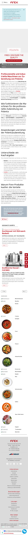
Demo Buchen (14, 474)
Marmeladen (18, 371)
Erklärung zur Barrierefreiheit (14, 487)
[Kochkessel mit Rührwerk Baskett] (11, 229)
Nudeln (16, 374)
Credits (12, 526)
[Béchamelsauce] (5, 298)
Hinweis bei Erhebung (7, 533)
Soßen (16, 401)
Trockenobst (18, 429)
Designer (14, 483)
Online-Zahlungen (14, 520)
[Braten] (7, 309)
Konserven (17, 369)
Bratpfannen (14, 503)
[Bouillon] (3, 301)
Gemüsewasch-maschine (14, 507)
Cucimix (6, 172)
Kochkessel (14, 505)
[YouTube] (20, 463)
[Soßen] (7, 407)
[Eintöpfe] (7, 324)
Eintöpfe (17, 318)
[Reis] (7, 381)
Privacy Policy (23, 525)
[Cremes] (3, 316)
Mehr (4, 245)
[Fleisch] (7, 349)
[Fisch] (7, 336)
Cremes (17, 316)
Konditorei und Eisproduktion (14, 497)
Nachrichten (14, 478)
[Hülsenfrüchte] (7, 361)
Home (11, 64)
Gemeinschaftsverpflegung (14, 493)
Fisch (16, 331)
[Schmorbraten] (7, 394)
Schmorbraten (18, 389)
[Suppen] (3, 427)
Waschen (17, 431)
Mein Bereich (14, 516)
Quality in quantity (14, 476)
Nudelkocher (14, 508)
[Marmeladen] (4, 371)
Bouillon (17, 301)
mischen (18, 91)
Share (5, 219)
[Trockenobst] (4, 429)
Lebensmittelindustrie (14, 495)
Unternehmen (14, 471)
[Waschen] (3, 432)
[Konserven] (4, 369)
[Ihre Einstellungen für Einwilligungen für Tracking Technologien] (2, 532)
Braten (16, 303)
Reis (16, 376)
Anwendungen (19, 64)
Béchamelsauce (19, 298)
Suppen (17, 426)
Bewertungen (14, 480)
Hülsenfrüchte (18, 356)
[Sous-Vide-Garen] (7, 419)
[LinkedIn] (14, 463)
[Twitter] (17, 463)
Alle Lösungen (14, 510)
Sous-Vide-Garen (19, 414)
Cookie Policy (6, 526)
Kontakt (14, 473)
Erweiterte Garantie (14, 518)
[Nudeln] (3, 374)
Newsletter (14, 482)
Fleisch (16, 343)
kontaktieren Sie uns (13, 213)
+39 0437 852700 (15, 448)
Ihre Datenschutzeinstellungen (13, 531)
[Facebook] (7, 463)
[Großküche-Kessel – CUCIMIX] (14, 258)
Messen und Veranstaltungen (14, 485)
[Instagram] (10, 463)
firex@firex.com (14, 447)
